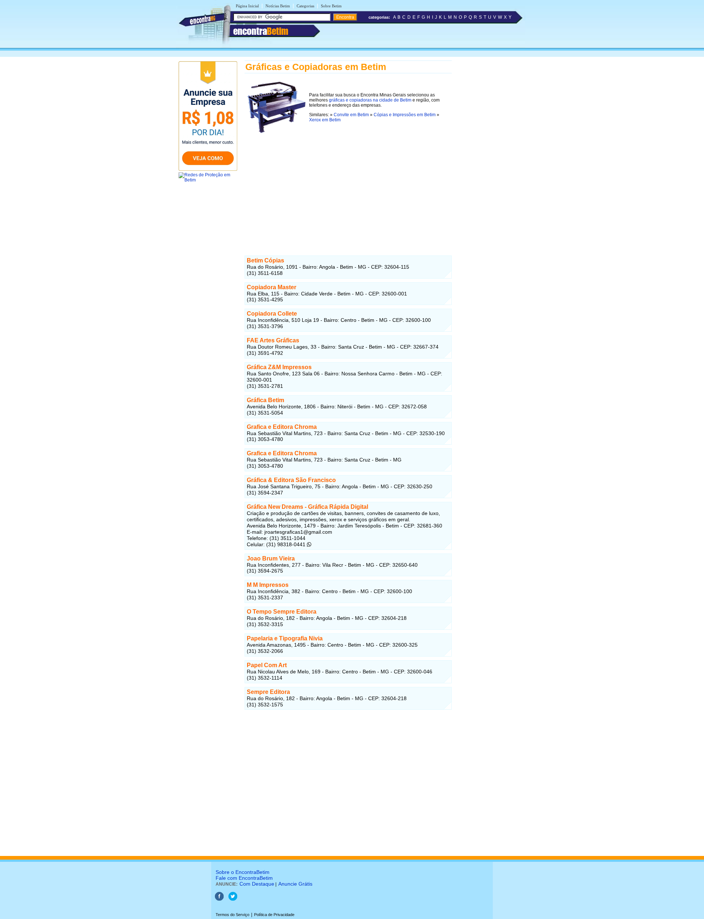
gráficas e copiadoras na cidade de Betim (370, 100)
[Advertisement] (348, 186)
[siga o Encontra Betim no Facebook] (219, 899)
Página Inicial (247, 6)
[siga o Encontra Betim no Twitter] (232, 899)
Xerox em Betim (325, 119)
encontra (260, 31)
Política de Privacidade (274, 914)
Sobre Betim (331, 6)
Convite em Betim (351, 114)
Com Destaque (256, 884)
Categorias (305, 6)
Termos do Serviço (232, 914)
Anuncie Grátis (295, 884)
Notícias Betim (277, 6)
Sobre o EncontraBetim (243, 872)
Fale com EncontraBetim (244, 878)
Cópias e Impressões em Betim (405, 114)
